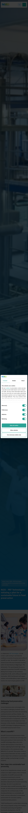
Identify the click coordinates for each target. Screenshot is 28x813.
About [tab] (23, 380)
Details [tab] (14, 380)
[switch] (24, 410)
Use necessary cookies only (14, 434)
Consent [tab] (5, 380)
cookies (8, 388)
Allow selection (14, 430)
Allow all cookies (14, 425)
